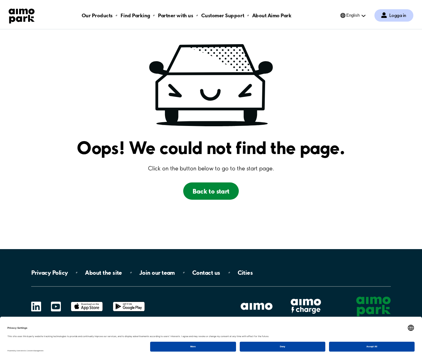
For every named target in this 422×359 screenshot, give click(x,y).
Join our (157, 272)
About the (103, 272)
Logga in (397, 15)
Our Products (97, 15)
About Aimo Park (272, 15)
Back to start (210, 191)
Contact (206, 272)
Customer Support (222, 15)
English (353, 15)
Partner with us (175, 15)
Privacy (49, 272)
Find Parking (135, 15)
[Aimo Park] (22, 14)
